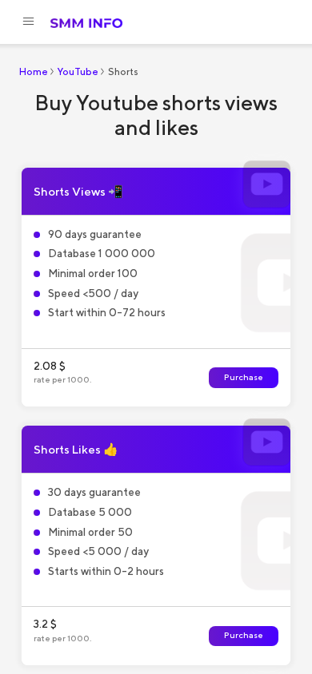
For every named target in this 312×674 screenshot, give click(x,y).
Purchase (243, 377)
